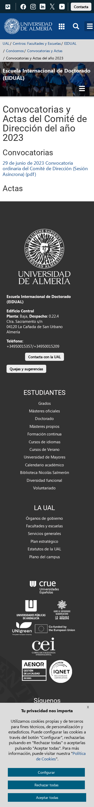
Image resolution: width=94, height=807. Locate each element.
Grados (44, 403)
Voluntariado (44, 487)
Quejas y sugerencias (26, 368)
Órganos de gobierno (44, 518)
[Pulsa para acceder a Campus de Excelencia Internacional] (44, 647)
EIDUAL (70, 43)
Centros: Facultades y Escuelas (37, 43)
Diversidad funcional (44, 480)
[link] (81, 6)
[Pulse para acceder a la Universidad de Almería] (44, 256)
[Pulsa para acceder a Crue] (44, 586)
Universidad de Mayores (44, 457)
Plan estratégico (44, 541)
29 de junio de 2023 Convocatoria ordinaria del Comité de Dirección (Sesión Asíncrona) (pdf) (45, 168)
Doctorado (44, 418)
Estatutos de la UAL (44, 548)
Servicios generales (44, 533)
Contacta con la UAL (44, 356)
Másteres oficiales (44, 410)
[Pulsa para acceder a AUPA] (31, 609)
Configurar (46, 772)
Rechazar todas (46, 784)
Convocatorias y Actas (44, 50)
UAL (6, 43)
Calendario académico (44, 464)
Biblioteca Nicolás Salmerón (44, 472)
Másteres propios (44, 426)
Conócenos (15, 50)
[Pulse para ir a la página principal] (28, 26)
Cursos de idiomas (44, 441)
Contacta (81, 6)
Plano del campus (44, 556)
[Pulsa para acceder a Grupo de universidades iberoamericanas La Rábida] (62, 609)
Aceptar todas (47, 797)
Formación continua (44, 433)
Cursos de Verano (45, 449)
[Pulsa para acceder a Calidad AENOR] (47, 671)
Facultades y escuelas (44, 525)
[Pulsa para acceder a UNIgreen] (44, 628)
